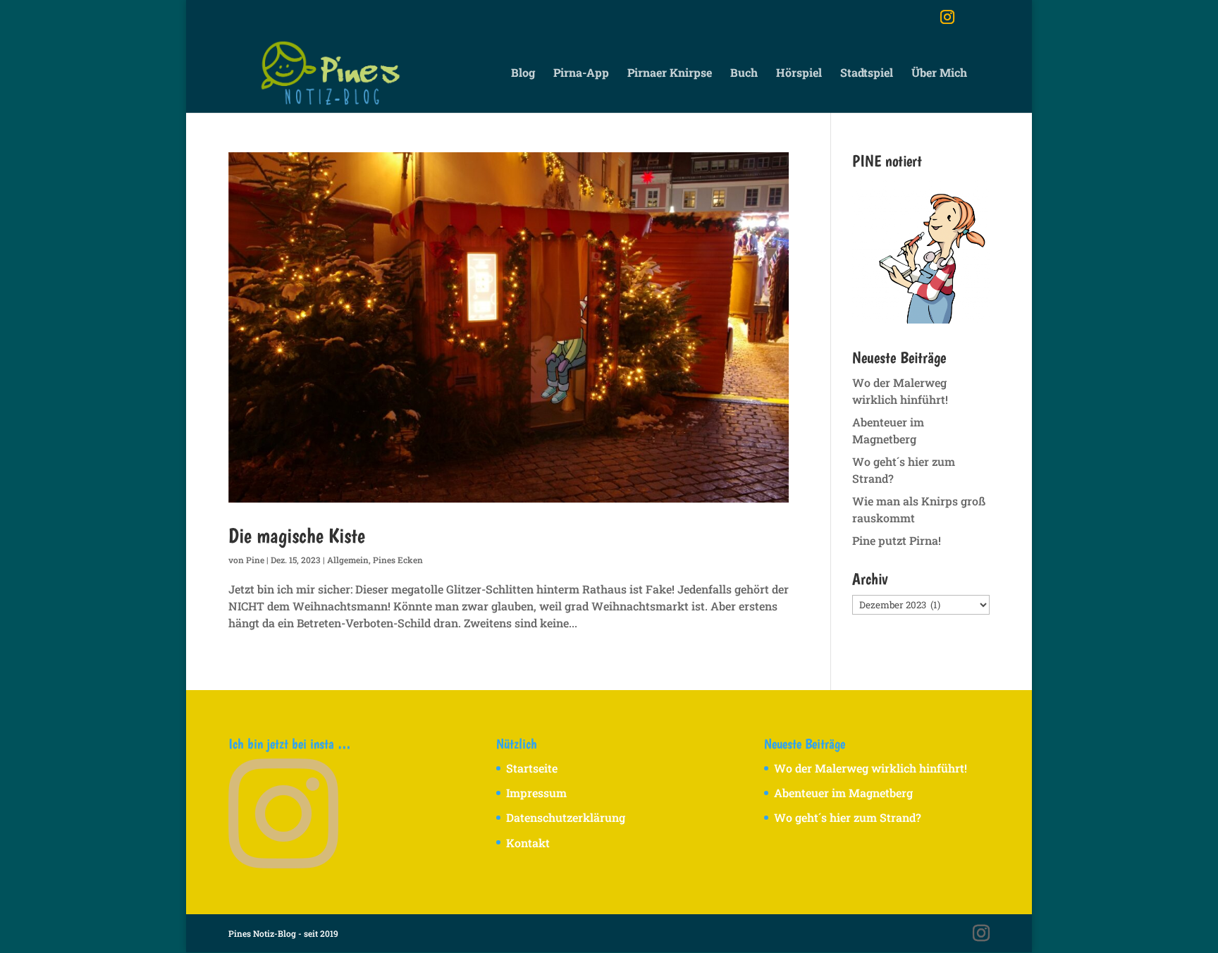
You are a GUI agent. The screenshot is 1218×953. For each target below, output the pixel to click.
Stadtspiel (866, 74)
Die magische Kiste (296, 535)
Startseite (532, 768)
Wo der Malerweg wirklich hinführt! (870, 768)
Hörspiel (799, 74)
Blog (523, 74)
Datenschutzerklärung (565, 817)
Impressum (536, 792)
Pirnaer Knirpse (669, 74)
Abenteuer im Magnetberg (843, 792)
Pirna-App (581, 74)
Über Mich (939, 74)
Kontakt (528, 842)
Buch (744, 74)
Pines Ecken (398, 559)
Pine (255, 559)
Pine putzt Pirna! (896, 540)
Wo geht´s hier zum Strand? (847, 817)
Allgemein (348, 559)
